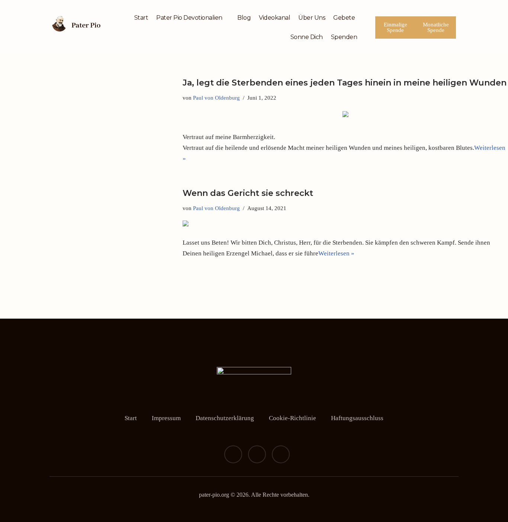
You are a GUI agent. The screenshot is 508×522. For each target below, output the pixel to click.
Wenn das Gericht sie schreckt (248, 193)
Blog (244, 17)
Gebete (344, 17)
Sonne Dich (306, 37)
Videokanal (274, 17)
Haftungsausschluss (357, 418)
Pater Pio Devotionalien (189, 17)
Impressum (166, 418)
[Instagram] (257, 454)
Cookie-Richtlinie (292, 418)
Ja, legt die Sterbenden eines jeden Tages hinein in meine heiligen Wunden (345, 83)
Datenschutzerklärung (225, 418)
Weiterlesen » (336, 253)
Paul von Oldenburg (216, 97)
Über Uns (311, 17)
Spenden (344, 37)
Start (141, 17)
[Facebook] (233, 454)
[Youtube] (281, 454)
